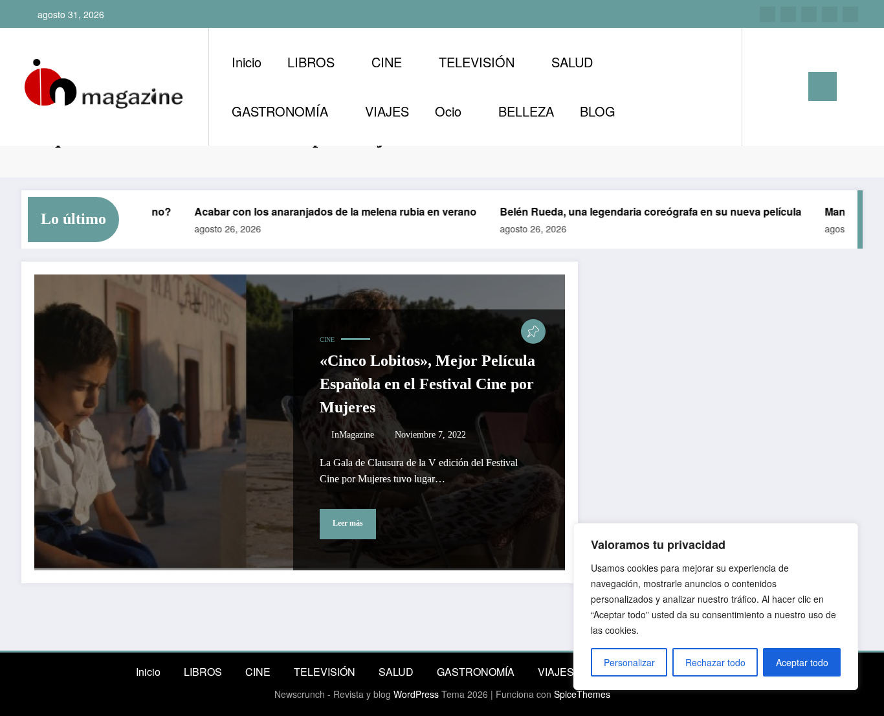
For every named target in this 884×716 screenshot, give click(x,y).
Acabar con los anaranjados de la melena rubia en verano (323, 211)
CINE (386, 61)
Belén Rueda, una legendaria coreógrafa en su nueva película (638, 211)
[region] (715, 606)
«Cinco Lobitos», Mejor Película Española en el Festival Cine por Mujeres (427, 384)
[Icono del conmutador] (822, 86)
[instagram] (767, 14)
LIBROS (311, 61)
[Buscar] (765, 86)
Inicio (246, 61)
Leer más (348, 523)
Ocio (448, 111)
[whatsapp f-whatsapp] (850, 14)
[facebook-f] (829, 14)
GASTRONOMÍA (280, 111)
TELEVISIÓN (476, 61)
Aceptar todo (802, 662)
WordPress (416, 694)
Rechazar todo (715, 662)
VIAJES (387, 111)
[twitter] (809, 14)
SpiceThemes (582, 694)
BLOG (597, 111)
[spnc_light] (788, 86)
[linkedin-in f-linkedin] (788, 14)
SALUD (572, 61)
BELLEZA (526, 111)
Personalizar (629, 662)
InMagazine (352, 435)
